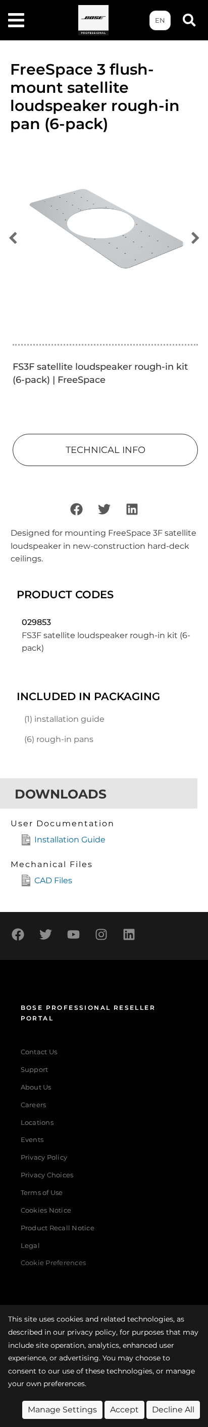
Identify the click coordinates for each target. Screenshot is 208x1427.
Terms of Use (42, 1192)
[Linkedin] (131, 509)
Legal (30, 1245)
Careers (33, 1105)
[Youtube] (73, 934)
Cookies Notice (46, 1210)
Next (195, 238)
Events (32, 1140)
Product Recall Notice (57, 1228)
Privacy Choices (47, 1175)
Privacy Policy (44, 1157)
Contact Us (39, 1052)
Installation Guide (70, 839)
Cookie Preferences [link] (53, 1263)
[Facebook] (76, 509)
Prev (12, 238)
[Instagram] (101, 934)
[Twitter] (104, 509)
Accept (124, 1409)
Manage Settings (62, 1409)
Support (34, 1069)
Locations (37, 1122)
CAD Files (53, 880)
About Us (36, 1087)
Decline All (173, 1409)
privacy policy (91, 1332)
